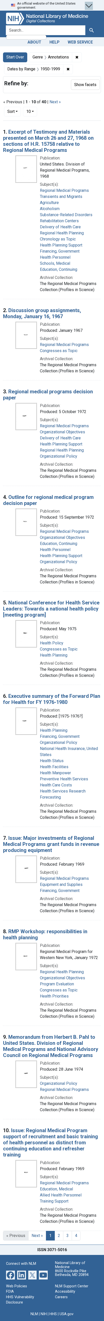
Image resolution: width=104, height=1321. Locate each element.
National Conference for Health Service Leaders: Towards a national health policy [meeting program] (51, 609)
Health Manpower (55, 772)
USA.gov (66, 1314)
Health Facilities (54, 766)
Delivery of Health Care (60, 227)
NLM (34, 1314)
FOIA (10, 1291)
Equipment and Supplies (61, 884)
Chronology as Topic (58, 239)
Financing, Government (60, 251)
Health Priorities (54, 996)
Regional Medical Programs (64, 190)
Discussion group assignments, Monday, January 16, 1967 (42, 313)
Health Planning (53, 655)
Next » (55, 101)
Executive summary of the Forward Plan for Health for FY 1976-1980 (51, 699)
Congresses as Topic (58, 350)
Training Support (54, 1201)
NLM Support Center (71, 1286)
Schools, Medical (55, 263)
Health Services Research (63, 791)
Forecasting (50, 797)
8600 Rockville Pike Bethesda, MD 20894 (72, 1273)
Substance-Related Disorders (66, 214)
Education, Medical (56, 1189)
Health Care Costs (56, 785)
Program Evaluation (57, 984)
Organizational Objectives (62, 432)
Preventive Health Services (64, 779)
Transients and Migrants (61, 196)
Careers (61, 1297)
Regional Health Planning (62, 233)
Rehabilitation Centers (59, 220)
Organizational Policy (58, 456)
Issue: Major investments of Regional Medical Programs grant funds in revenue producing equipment (51, 844)
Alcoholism (50, 208)
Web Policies (16, 1286)
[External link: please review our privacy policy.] (10, 1274)
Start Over (15, 57)
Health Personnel (55, 257)
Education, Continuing (58, 269)
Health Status (52, 760)
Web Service (80, 42)
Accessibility (65, 1291)
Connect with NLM (21, 1264)
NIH (44, 1314)
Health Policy (51, 643)
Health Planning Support (61, 245)
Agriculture (49, 202)
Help (54, 42)
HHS (53, 1314)
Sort (11, 111)
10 (31, 111)
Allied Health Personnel (61, 1195)
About (34, 42)
